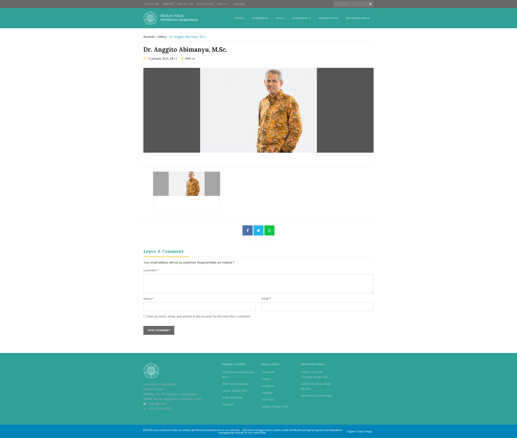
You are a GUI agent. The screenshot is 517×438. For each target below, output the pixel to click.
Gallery (162, 37)
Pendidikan (260, 18)
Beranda (148, 37)
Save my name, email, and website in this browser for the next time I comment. (199, 316)
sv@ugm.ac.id (157, 403)
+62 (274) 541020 (159, 408)
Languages (239, 4)
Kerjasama (301, 18)
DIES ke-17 (223, 4)
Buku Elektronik (232, 397)
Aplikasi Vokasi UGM (275, 406)
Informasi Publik (358, 18)
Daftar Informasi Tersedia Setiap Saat (314, 374)
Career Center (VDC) (235, 391)
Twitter (266, 379)
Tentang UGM (151, 4)
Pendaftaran (328, 18)
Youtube (267, 393)
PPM (279, 18)
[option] (258, 115)
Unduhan (228, 404)
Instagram (268, 386)
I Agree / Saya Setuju (359, 431)
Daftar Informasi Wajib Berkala (316, 386)
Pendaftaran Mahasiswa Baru (238, 374)
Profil (239, 18)
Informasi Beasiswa (235, 384)
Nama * (148, 298)
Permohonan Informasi (316, 395)
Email (265, 298)
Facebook (268, 372)
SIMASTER (168, 4)
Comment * (151, 270)
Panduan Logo (205, 4)
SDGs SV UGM (185, 4)
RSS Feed (268, 399)
